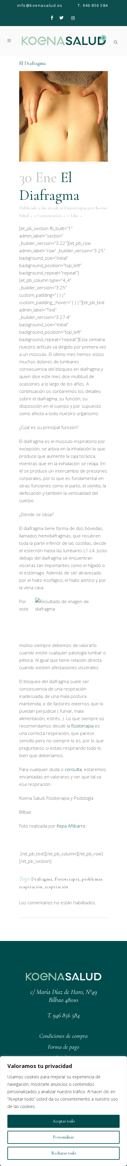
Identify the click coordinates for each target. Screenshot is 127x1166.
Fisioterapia (75, 208)
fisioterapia (82, 726)
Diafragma (41, 879)
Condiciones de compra (63, 1036)
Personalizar (63, 1137)
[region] (63, 1111)
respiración (56, 886)
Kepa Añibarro (71, 826)
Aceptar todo (64, 1121)
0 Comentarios (47, 215)
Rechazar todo (63, 1153)
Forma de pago (63, 1047)
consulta (73, 769)
